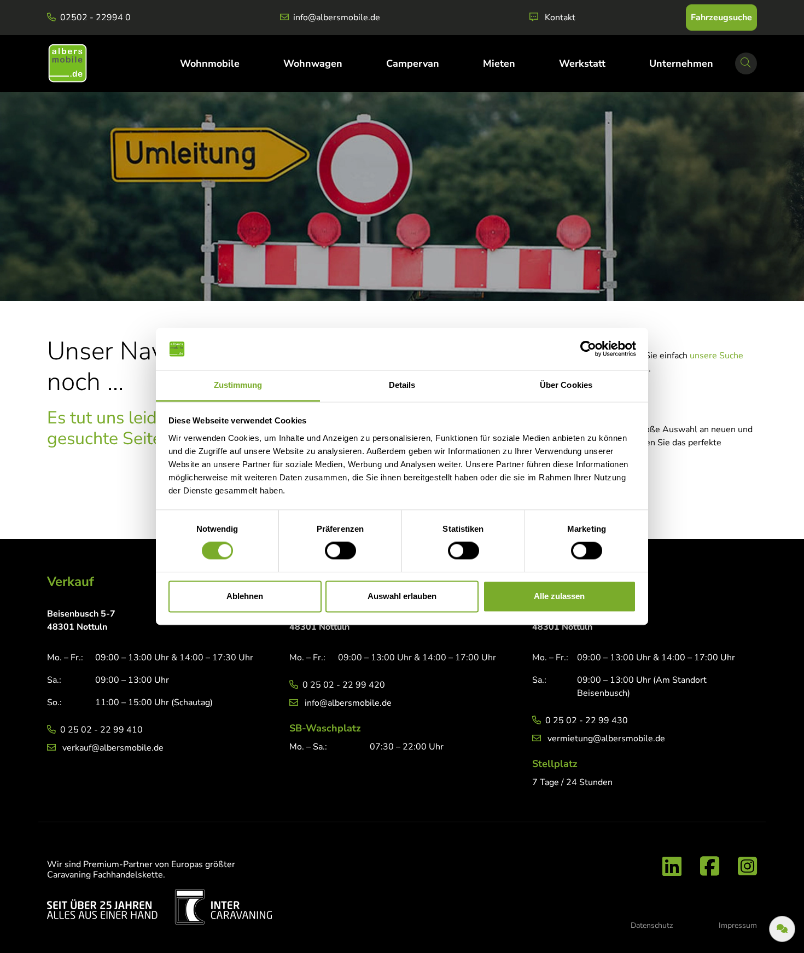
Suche (749, 71)
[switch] (340, 551)
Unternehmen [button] (681, 63)
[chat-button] (782, 929)
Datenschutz (652, 925)
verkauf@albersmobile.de (113, 748)
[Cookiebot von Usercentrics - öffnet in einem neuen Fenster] (588, 349)
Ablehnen (244, 596)
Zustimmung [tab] (238, 385)
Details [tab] (402, 385)
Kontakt (560, 17)
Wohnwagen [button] (312, 63)
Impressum (738, 925)
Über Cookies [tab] (566, 385)
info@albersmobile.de (336, 17)
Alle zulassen (559, 596)
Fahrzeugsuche (721, 17)
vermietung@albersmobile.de (606, 739)
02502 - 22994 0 (95, 17)
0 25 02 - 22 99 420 (343, 685)
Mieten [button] (499, 63)
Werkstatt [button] (582, 63)
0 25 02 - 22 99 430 (586, 720)
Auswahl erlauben (402, 596)
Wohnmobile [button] (210, 63)
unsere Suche (716, 356)
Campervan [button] (412, 63)
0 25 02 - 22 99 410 (101, 730)
